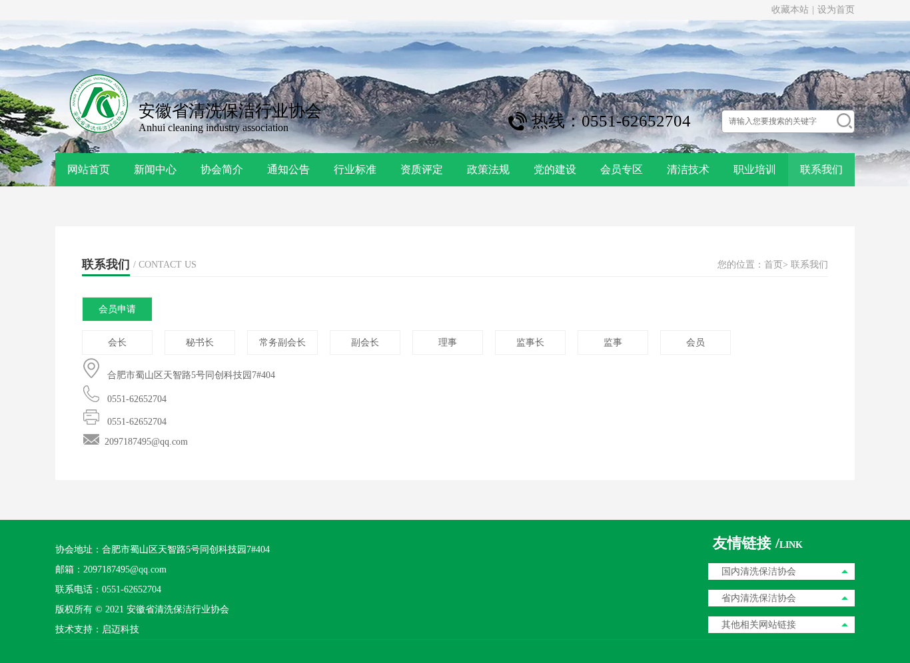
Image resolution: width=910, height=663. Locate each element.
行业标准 (355, 169)
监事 (613, 342)
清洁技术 (688, 169)
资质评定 (421, 169)
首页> (776, 265)
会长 (117, 342)
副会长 (365, 342)
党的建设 (555, 169)
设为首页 (836, 10)
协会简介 (222, 169)
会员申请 (117, 309)
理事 (447, 342)
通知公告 (288, 169)
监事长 (530, 342)
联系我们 (821, 169)
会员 (695, 342)
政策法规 (488, 169)
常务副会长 (282, 342)
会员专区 (621, 169)
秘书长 (200, 342)
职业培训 (754, 169)
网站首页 (88, 169)
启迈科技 (120, 629)
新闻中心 (155, 169)
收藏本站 (790, 10)
